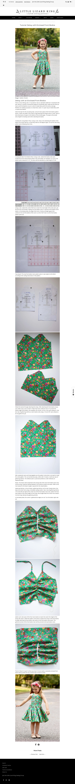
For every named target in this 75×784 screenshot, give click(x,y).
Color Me (29, 17)
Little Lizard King (19, 1)
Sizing (52, 17)
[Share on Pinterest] (38, 745)
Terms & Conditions (7, 769)
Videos (37, 17)
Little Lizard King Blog (28, 21)
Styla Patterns (27, 1)
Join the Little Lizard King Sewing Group (43, 2)
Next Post (41, 754)
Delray (19, 104)
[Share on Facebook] (35, 745)
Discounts (60, 17)
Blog (45, 17)
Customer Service (6, 765)
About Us (4, 772)
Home (13, 17)
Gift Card (4, 767)
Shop (20, 17)
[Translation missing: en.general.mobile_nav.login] (68, 2)
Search (4, 763)
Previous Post (34, 754)
